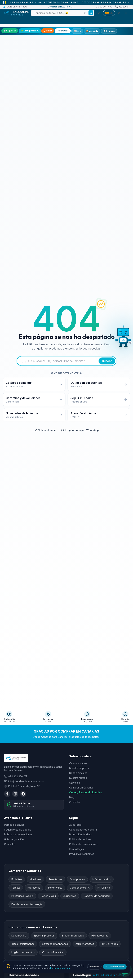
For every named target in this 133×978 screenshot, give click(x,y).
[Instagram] (15, 794)
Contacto (109, 31)
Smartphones (77, 879)
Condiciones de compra (83, 829)
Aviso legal (75, 824)
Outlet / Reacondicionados (85, 792)
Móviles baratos (101, 879)
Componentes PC (80, 887)
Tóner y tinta (55, 887)
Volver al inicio (47, 430)
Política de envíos (14, 824)
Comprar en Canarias (81, 787)
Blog (77, 31)
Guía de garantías (14, 839)
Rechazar (94, 966)
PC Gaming (103, 887)
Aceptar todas (117, 966)
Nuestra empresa (79, 768)
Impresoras (34, 887)
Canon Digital (76, 849)
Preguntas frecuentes (81, 853)
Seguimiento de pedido (17, 829)
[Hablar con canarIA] (123, 337)
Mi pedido (92, 31)
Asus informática (85, 943)
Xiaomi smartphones (22, 943)
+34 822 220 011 (17, 776)
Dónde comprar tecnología (26, 904)
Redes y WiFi (48, 895)
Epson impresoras (44, 935)
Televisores (55, 879)
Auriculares (69, 895)
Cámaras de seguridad (97, 895)
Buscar (107, 361)
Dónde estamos (78, 772)
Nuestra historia (78, 777)
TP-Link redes (110, 943)
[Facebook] (7, 794)
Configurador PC (30, 31)
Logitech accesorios (23, 952)
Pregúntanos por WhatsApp (82, 430)
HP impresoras (99, 935)
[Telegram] (23, 794)
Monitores (35, 879)
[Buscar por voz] (84, 12)
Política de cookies (80, 839)
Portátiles (16, 879)
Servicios (74, 782)
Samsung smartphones (55, 943)
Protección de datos (81, 834)
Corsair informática (53, 952)
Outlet (47, 31)
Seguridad (9, 31)
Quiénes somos (78, 763)
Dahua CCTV (18, 935)
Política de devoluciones (18, 834)
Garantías (63, 31)
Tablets (15, 887)
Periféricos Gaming (22, 895)
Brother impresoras (73, 935)
